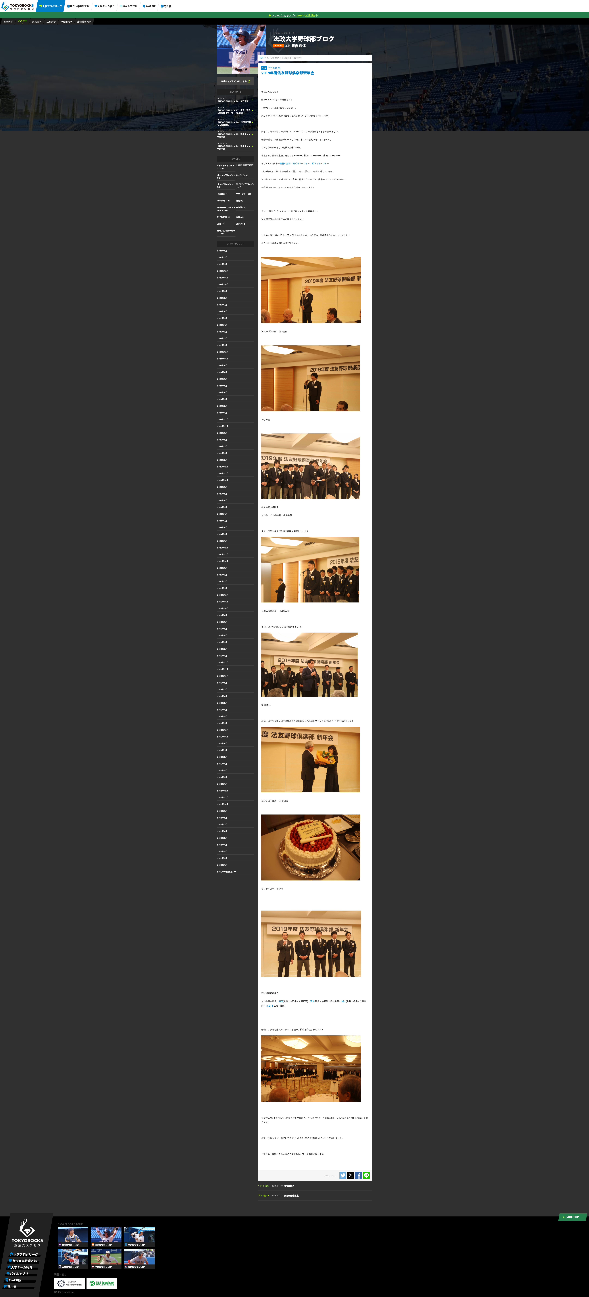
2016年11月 (223, 797)
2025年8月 (222, 298)
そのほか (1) (222, 194)
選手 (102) (241, 224)
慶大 (84, 21)
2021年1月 (222, 541)
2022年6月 (222, 500)
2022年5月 (222, 507)
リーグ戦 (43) (223, 201)
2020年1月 (222, 588)
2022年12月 (223, 467)
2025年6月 (222, 311)
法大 (22, 21)
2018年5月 (222, 703)
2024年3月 (222, 399)
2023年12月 (223, 419)
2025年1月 (222, 345)
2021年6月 (222, 527)
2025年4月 (222, 325)
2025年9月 (222, 291)
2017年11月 (223, 737)
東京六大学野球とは (78, 6)
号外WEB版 (149, 6)
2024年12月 (223, 352)
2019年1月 (222, 656)
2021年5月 (222, 534)
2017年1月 (222, 784)
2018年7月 (222, 689)
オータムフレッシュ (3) (226, 176)
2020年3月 (222, 575)
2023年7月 (222, 446)
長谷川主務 (285, 163)
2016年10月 (223, 804)
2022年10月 (223, 480)
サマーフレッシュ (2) (225, 185)
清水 (312, 1001)
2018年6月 (222, 696)
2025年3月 (222, 332)
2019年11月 (223, 602)
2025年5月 (222, 318)
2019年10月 (223, 608)
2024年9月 (222, 365)
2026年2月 (222, 257)
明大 (8, 21)
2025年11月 (223, 278)
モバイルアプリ (128, 6)
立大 (51, 21)
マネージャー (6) (243, 194)
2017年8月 (222, 743)
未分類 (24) (241, 207)
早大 (66, 21)
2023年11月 (223, 426)
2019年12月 (223, 595)
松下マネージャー (320, 163)
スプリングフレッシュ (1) (245, 185)
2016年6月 (222, 831)
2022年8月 (222, 494)
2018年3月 (222, 716)
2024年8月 (222, 372)
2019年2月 (222, 649)
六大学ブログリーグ (50, 6)
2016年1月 (222, 865)
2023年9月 (222, 433)
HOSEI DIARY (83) (244, 165)
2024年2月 (222, 406)
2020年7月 (222, 568)
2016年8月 (222, 818)
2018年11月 (223, 669)
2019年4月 (222, 635)
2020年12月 (223, 548)
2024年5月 (222, 392)
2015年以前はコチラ (226, 872)
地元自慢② (289, 1186)
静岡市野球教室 (291, 1195)
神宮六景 (166, 6)
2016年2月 (222, 858)
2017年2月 (222, 777)
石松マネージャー (301, 163)
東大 (36, 21)
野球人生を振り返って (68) (226, 232)
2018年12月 (223, 662)
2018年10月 (223, 676)
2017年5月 (222, 757)
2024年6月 (222, 386)
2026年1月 (222, 264)
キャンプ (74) (242, 175)
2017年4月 (222, 764)
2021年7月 (222, 521)
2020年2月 (222, 581)
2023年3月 (222, 453)
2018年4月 (222, 710)
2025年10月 (223, 284)
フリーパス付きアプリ (284, 15)
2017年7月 (222, 750)
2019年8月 (222, 615)
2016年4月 (222, 845)
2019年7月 (222, 622)
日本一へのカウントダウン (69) (226, 209)
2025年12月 (223, 271)
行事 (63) (240, 217)
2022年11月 (223, 473)
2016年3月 (222, 851)
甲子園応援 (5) (223, 217)
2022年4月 (222, 514)
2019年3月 (222, 642)
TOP (262, 57)
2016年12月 (223, 791)
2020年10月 (223, 561)
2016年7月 (222, 824)
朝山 (344, 1001)
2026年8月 (222, 251)
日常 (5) (239, 201)
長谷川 (269, 1005)
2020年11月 (223, 554)
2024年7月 (222, 379)
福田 (281, 1001)
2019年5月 (222, 629)
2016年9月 (222, 811)
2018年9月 (222, 683)
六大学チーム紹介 (104, 6)
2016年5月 (222, 838)
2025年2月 (222, 338)
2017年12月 (223, 730)
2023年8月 (222, 440)
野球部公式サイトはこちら (234, 81)
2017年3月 (222, 770)
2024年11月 (223, 359)
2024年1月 (222, 413)
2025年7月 (222, 305)
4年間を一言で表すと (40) (225, 167)
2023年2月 (222, 460)
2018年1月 (222, 723)
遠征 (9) (220, 224)
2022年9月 (222, 487)
